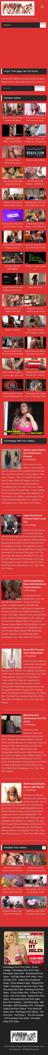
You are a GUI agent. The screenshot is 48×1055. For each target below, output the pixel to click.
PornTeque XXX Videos (26, 1012)
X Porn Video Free (19, 993)
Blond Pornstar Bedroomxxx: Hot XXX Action (34, 718)
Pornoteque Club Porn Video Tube (27, 986)
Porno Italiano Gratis (20, 983)
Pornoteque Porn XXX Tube (25, 970)
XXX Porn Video (18, 996)
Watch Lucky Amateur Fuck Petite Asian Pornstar (34, 453)
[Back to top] (40, 1047)
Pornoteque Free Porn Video (16, 967)
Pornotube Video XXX (13, 973)
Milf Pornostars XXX (23, 1005)
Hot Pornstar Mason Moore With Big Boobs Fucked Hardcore (34, 584)
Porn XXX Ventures (12, 1002)
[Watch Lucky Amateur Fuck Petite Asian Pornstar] (11, 468)
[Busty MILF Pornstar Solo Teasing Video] (11, 668)
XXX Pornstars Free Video (16, 1018)
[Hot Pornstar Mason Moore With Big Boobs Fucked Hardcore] (11, 599)
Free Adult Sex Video (13, 989)
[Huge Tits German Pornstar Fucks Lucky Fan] (11, 534)
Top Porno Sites (30, 1002)
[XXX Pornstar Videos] (19, 8)
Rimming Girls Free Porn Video (25, 999)
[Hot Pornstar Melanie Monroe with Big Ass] (11, 802)
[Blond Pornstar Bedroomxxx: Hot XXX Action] (11, 733)
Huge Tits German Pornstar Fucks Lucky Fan (34, 518)
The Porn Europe (35, 1015)
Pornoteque (31, 459)
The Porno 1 (20, 1015)
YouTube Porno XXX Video (23, 977)
